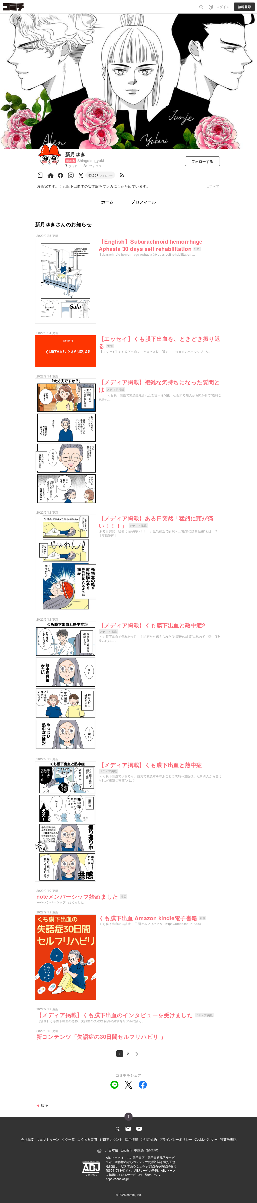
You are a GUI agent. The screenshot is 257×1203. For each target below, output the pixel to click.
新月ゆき (75, 154)
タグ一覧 (68, 1139)
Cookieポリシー (206, 1139)
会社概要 (27, 1139)
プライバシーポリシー (175, 1139)
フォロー (202, 161)
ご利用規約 (149, 1139)
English (126, 1150)
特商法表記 (228, 1139)
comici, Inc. (134, 1194)
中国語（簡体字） (147, 1150)
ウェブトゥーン (47, 1139)
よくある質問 (87, 1139)
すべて (214, 186)
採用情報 (131, 1139)
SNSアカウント (110, 1139)
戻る (45, 1105)
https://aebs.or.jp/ (117, 1179)
